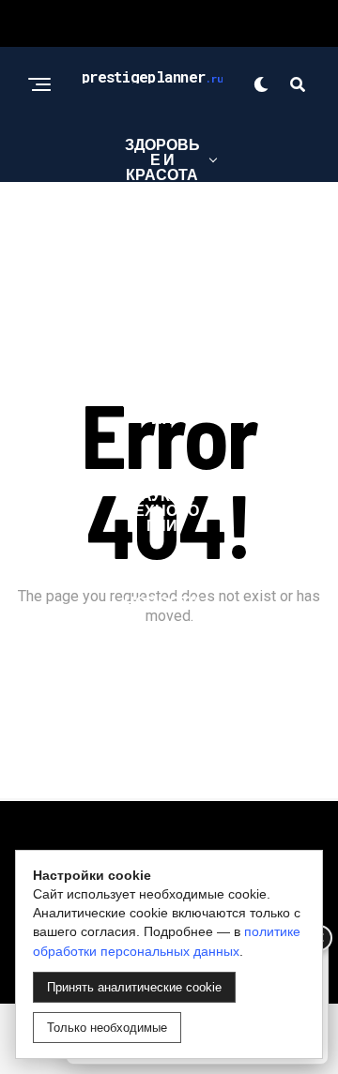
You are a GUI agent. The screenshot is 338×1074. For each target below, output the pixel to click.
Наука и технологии (162, 510)
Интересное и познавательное (162, 273)
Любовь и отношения (162, 395)
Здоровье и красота (162, 159)
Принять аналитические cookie (134, 987)
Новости (162, 602)
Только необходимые (107, 1028)
